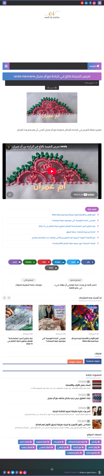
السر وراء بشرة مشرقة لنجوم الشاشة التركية (71, 411)
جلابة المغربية (41, 441)
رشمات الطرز (24, 441)
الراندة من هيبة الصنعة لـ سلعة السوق (80, 232)
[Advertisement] (52, 42)
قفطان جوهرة (26, 447)
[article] (28, 282)
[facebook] (90, 3)
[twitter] (12, 472)
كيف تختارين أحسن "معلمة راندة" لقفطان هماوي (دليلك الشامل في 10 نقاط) (67, 226)
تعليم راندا (57, 441)
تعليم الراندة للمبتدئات (76, 441)
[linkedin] (86, 3)
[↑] (52, 469)
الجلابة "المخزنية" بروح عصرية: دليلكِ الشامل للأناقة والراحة (74, 243)
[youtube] (21, 472)
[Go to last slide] (9, 298)
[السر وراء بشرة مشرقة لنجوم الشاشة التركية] (96, 411)
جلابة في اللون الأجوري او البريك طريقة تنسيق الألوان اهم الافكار (63, 424)
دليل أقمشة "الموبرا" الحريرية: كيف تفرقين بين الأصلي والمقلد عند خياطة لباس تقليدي (63, 237)
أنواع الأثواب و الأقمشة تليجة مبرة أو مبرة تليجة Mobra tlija (73, 214)
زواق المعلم (92, 447)
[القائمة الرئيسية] (6, 65)
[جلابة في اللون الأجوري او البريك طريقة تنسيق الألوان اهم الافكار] (96, 424)
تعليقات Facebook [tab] (93, 361)
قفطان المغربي (45, 447)
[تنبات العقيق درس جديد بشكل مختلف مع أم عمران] (96, 397)
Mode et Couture (71, 472)
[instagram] (94, 3)
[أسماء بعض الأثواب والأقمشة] (96, 384)
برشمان (94, 441)
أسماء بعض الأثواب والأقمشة (78, 385)
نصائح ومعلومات (73, 452)
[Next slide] (4, 298)
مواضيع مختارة (91, 452)
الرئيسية (93, 66)
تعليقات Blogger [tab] (75, 362)
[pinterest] (82, 3)
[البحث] (4, 3)
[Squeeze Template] (99, 472)
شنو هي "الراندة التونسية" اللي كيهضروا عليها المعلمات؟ (73, 220)
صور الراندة (77, 447)
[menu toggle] (99, 3)
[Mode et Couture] (52, 15)
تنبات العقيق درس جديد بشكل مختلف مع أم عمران (69, 398)
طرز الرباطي (62, 447)
